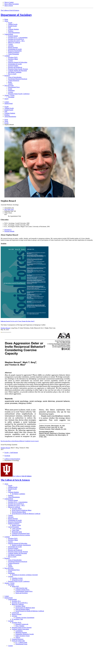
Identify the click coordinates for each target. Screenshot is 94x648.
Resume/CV (8, 229)
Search (6, 98)
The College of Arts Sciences (10, 10)
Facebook (7, 455)
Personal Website (9, 231)
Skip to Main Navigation (11, 4)
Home (6, 19)
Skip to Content (8, 2)
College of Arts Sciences (12, 459)
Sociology (16, 14)
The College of (22, 476)
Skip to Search (8, 5)
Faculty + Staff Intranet (11, 452)
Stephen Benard (5, 328)
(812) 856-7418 (8, 209)
